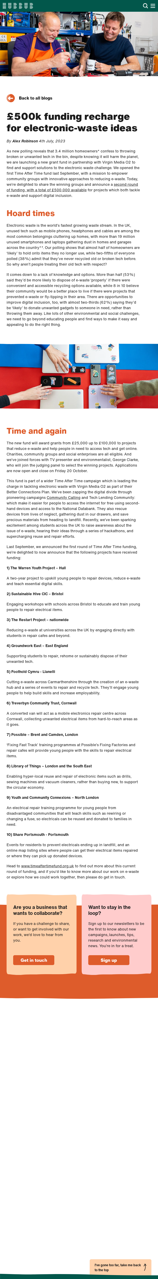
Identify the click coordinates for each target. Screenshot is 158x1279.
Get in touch (34, 960)
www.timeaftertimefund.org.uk (47, 866)
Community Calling (63, 497)
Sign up (109, 960)
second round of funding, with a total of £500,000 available (72, 187)
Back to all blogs (35, 98)
